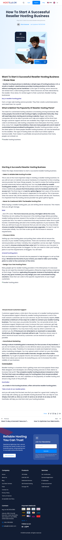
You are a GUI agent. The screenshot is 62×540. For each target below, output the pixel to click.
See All (23, 520)
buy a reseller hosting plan (11, 99)
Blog (44, 2)
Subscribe (46, 451)
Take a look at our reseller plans (13, 389)
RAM (3, 210)
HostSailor (5, 382)
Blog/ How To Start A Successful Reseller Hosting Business (31, 20)
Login (28, 2)
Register (36, 2)
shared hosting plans (10, 253)
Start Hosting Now (9, 455)
